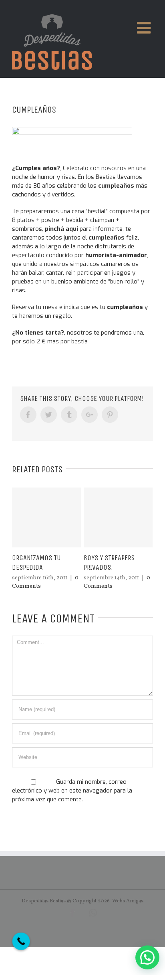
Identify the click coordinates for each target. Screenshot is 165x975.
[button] (147, 957)
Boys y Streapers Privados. (109, 562)
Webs (118, 901)
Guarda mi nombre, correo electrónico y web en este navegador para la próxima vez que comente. (72, 790)
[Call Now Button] (21, 941)
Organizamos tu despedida (36, 562)
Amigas (134, 901)
